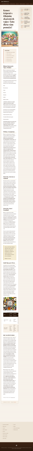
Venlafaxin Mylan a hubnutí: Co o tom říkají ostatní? (26, 14)
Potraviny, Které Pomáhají (10, 57)
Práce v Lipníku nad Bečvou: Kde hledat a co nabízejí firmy (10, 414)
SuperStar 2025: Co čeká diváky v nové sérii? (16, 413)
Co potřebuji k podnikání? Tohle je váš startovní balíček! (27, 18)
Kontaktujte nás (13, 397)
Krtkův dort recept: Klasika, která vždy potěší (27, 26)
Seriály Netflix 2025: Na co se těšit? (27, 9)
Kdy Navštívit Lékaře (9, 60)
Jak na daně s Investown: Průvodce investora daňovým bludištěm (27, 22)
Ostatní (3, 417)
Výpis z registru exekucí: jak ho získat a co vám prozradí (4, 414)
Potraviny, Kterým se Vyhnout (10, 55)
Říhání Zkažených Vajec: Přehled (11, 52)
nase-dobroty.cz (5, 1)
